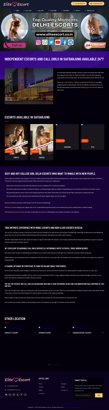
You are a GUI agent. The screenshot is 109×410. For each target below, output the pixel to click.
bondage (56, 275)
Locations (53, 10)
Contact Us (90, 10)
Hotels (78, 10)
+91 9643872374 (97, 4)
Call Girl (29, 10)
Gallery (41, 10)
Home (17, 10)
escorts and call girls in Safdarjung (70, 82)
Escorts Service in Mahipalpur (72, 407)
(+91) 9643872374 (12, 386)
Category (66, 10)
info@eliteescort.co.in (14, 390)
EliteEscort (92, 82)
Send (99, 395)
